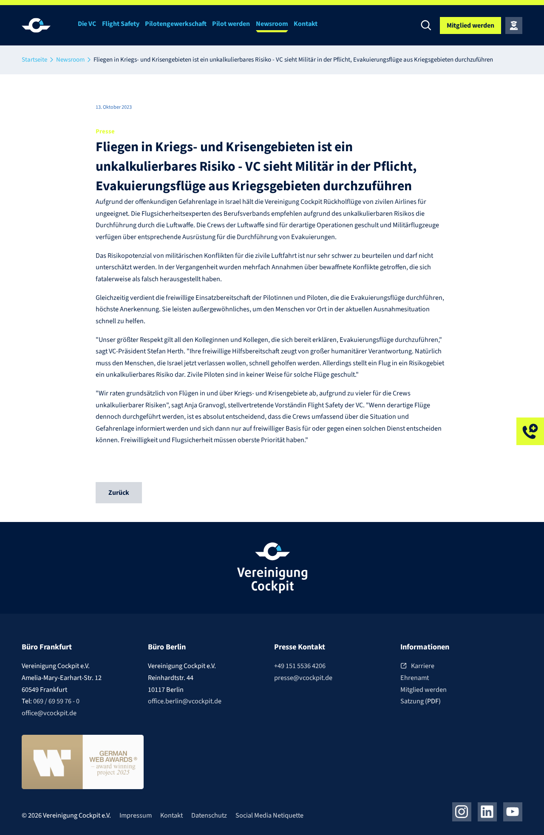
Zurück (118, 492)
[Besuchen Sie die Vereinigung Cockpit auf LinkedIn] (487, 811)
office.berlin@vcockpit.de (184, 701)
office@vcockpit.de (49, 713)
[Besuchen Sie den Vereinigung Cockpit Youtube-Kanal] (512, 811)
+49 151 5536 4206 (300, 666)
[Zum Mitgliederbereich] (513, 25)
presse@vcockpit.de (303, 678)
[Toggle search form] (426, 25)
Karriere (422, 666)
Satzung (412, 701)
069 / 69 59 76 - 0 (56, 701)
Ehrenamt (414, 678)
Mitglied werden (423, 689)
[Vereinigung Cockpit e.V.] (47, 25)
